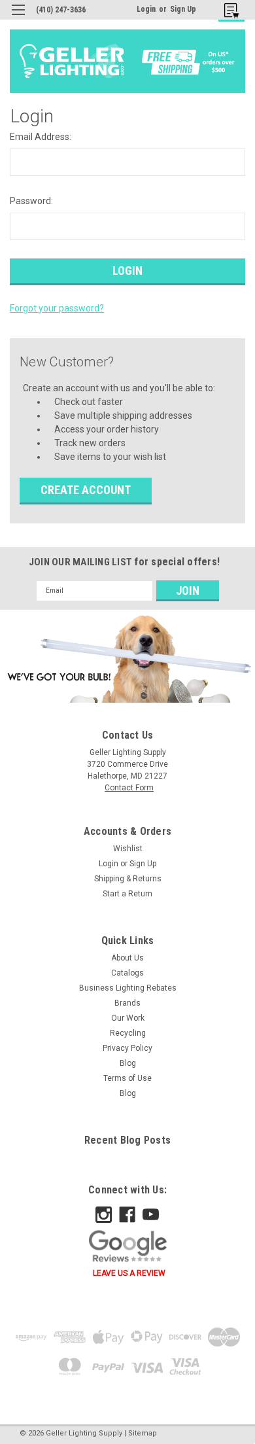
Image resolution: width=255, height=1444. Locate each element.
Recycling (128, 1033)
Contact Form (129, 787)
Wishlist (128, 848)
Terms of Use (127, 1078)
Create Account (86, 490)
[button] (127, 659)
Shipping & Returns (128, 878)
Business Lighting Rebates (128, 988)
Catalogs (127, 972)
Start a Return (127, 893)
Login (146, 9)
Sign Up (183, 9)
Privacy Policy (127, 1048)
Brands (127, 1003)
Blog (128, 1063)
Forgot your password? (57, 308)
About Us (127, 957)
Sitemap (142, 1433)
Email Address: (40, 137)
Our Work (127, 1018)
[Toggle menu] (18, 18)
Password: (31, 201)
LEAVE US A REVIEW (129, 1273)
